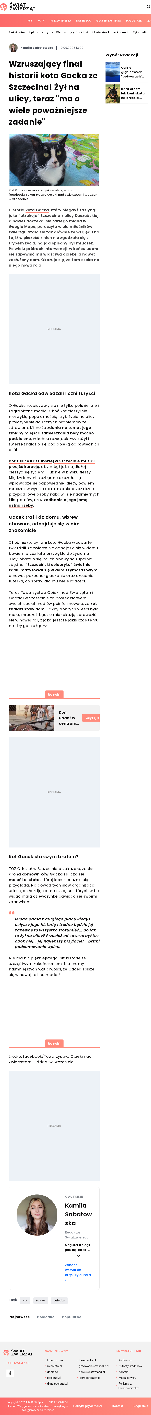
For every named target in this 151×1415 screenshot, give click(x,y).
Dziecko (59, 1300)
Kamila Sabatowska (37, 48)
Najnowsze (20, 1316)
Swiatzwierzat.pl (21, 32)
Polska (40, 1300)
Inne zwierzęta (60, 20)
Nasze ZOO (83, 20)
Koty (41, 20)
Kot (25, 1300)
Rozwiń (54, 694)
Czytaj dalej (95, 718)
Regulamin (141, 1406)
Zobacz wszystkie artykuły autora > (78, 1272)
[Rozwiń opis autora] (78, 1255)
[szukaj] (149, 7)
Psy (29, 20)
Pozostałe (134, 20)
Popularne (72, 1317)
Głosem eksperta (108, 20)
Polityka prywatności (87, 1406)
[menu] (10, 1373)
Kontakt (117, 1406)
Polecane (46, 1317)
